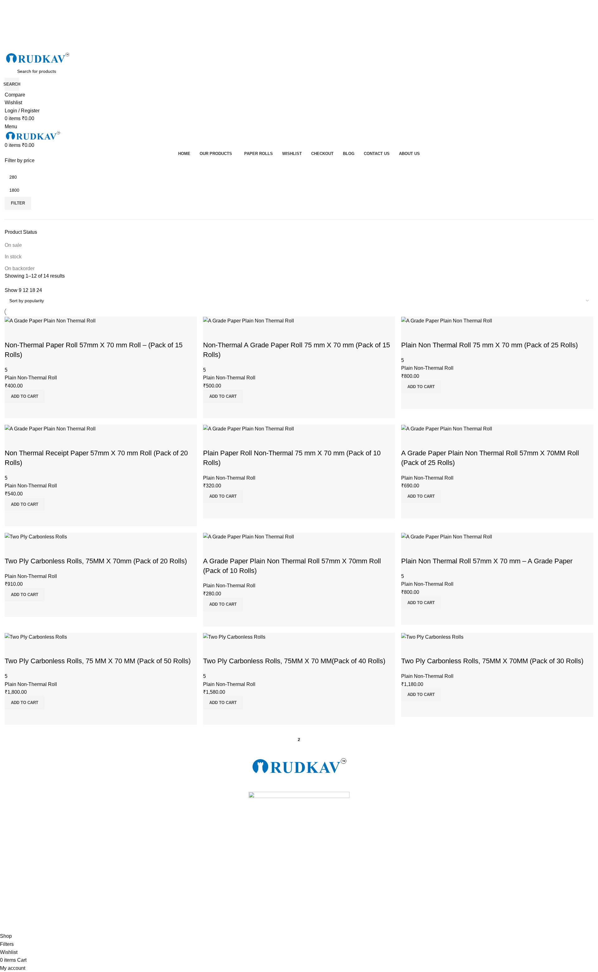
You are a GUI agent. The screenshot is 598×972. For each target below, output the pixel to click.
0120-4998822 (19, 873)
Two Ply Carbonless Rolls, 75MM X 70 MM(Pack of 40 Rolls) (294, 661)
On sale (13, 245)
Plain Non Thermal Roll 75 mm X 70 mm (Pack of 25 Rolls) (489, 345)
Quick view (29, 410)
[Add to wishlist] (12, 332)
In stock (13, 256)
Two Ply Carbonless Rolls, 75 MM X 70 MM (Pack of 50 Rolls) (98, 661)
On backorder (20, 268)
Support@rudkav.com (26, 884)
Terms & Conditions (24, 895)
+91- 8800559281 (22, 852)
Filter (18, 203)
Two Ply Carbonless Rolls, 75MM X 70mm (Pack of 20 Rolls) (96, 561)
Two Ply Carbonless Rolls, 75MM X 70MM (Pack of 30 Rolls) (492, 661)
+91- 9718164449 (22, 863)
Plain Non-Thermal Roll (31, 377)
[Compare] (12, 410)
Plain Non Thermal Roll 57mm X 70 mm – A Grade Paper (486, 561)
